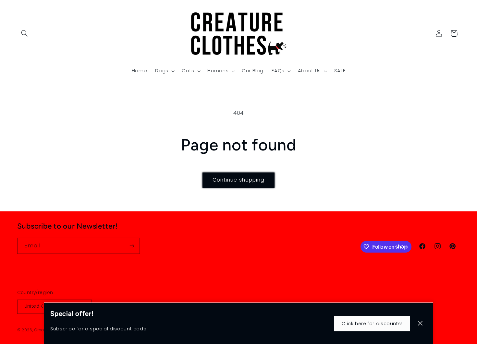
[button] (24, 33)
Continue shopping (238, 180)
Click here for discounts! (372, 323)
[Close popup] (420, 324)
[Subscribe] (131, 246)
